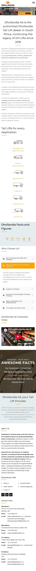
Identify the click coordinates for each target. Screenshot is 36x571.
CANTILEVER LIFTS (18, 178)
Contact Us (6, 490)
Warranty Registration (26, 486)
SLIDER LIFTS (18, 191)
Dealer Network (7, 486)
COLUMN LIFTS (18, 217)
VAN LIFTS (18, 163)
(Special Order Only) (18, 151)
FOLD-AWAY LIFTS (18, 204)
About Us (6, 483)
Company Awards (25, 483)
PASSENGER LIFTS (18, 148)
